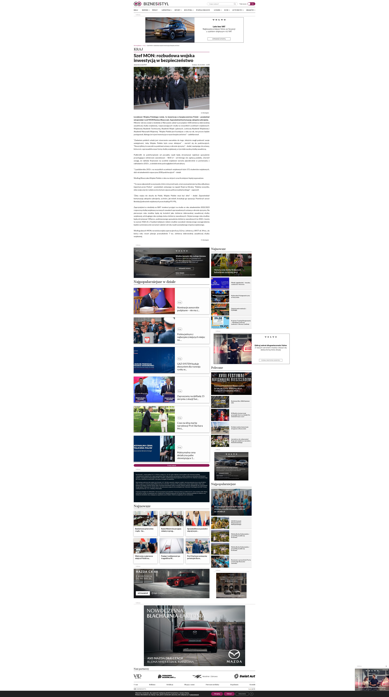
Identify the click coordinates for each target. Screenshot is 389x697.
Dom (226, 10)
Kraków (250, 10)
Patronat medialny (212, 685)
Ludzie (217, 10)
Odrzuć (229, 694)
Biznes (145, 10)
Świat (155, 10)
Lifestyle (166, 10)
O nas (136, 685)
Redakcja (170, 685)
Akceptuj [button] (217, 694)
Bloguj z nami (189, 685)
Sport (177, 10)
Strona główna (137, 45)
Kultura (188, 10)
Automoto (237, 10)
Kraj (136, 10)
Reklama (152, 685)
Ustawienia (242, 694)
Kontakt (252, 685)
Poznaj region (203, 10)
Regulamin (234, 685)
